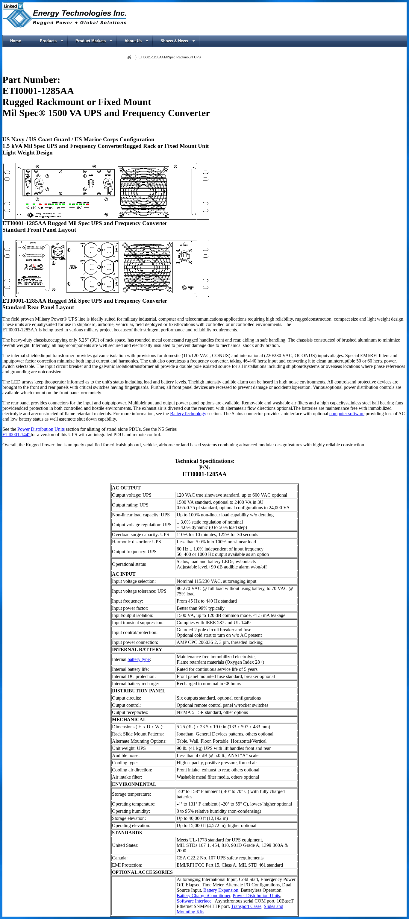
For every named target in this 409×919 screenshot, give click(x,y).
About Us (133, 41)
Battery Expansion (220, 890)
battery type (139, 659)
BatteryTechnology (188, 413)
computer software (346, 413)
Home (15, 41)
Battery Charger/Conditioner (203, 895)
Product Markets (90, 41)
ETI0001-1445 (16, 434)
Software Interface (194, 900)
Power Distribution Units (41, 429)
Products (48, 41)
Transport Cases (246, 906)
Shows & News (174, 41)
